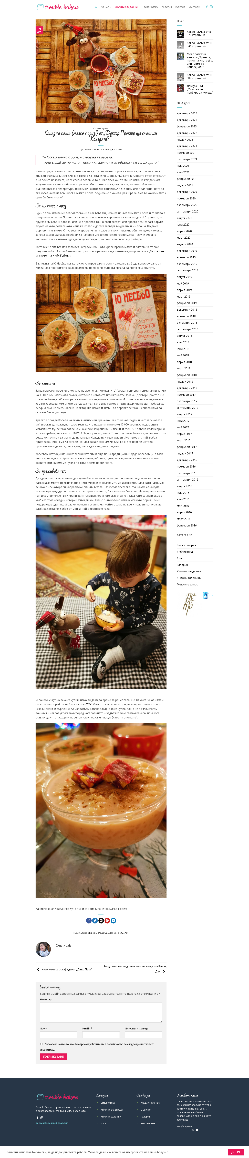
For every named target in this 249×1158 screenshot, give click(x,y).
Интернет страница (136, 1028)
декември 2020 (187, 192)
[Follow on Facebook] (206, 6)
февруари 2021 (187, 179)
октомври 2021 (187, 159)
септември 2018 (187, 329)
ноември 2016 (186, 466)
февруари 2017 (187, 447)
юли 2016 (183, 493)
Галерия (180, 7)
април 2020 (184, 231)
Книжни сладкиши (126, 7)
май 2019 (183, 283)
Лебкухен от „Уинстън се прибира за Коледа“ (200, 89)
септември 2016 (187, 479)
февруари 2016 (187, 525)
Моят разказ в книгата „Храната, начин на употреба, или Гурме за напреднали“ (200, 61)
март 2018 (183, 368)
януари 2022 (185, 139)
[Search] (96, 7)
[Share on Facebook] (89, 920)
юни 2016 (183, 499)
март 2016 (183, 519)
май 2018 (183, 355)
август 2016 (184, 486)
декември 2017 (187, 388)
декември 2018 (187, 309)
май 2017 (183, 427)
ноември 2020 (186, 198)
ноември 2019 (186, 257)
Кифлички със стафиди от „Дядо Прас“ (66, 969)
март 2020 (183, 237)
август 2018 (184, 336)
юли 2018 (183, 342)
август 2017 (184, 414)
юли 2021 (183, 166)
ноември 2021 (186, 153)
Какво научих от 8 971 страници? (199, 33)
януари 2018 (185, 381)
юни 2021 (183, 172)
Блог (180, 558)
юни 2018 (183, 349)
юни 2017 (183, 421)
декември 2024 (187, 113)
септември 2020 (187, 211)
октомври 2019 (187, 264)
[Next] (215, 1112)
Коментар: (46, 999)
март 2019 (183, 296)
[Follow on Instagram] (211, 6)
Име (43, 1028)
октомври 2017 (187, 401)
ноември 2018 (186, 316)
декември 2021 (187, 146)
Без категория (186, 545)
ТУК (88, 704)
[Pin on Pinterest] (107, 920)
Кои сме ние (148, 1123)
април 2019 (184, 290)
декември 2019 (187, 251)
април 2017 (184, 434)
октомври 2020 (187, 205)
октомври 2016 (187, 473)
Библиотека (151, 7)
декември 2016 (187, 460)
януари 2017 (185, 453)
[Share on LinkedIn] (113, 920)
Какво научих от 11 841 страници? (199, 44)
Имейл (87, 1028)
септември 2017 (187, 408)
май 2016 (183, 506)
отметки (123, 932)
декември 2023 (187, 120)
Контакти (194, 7)
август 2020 (184, 218)
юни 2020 (183, 224)
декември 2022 (187, 133)
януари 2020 (185, 244)
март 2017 (183, 440)
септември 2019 (187, 270)
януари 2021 (185, 185)
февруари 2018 (187, 375)
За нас (105, 7)
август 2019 (184, 277)
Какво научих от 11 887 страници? (199, 76)
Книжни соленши (111, 1116)
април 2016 (184, 512)
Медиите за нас (187, 584)
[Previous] (175, 1112)
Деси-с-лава (116, 149)
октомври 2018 (187, 322)
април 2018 (184, 362)
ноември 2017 (186, 395)
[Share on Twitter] (95, 920)
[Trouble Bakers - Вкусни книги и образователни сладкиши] (58, 7)
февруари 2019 (187, 303)
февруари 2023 (187, 126)
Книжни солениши (189, 578)
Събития (167, 7)
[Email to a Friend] (101, 920)
